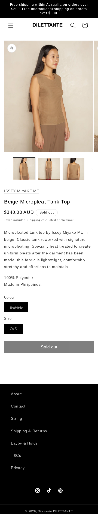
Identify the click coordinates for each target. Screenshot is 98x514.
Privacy (17, 468)
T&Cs (16, 455)
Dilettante (45, 511)
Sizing (16, 418)
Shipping (33, 219)
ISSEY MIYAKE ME (21, 191)
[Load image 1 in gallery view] (24, 169)
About (16, 394)
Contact (18, 406)
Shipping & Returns (29, 431)
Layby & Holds (24, 443)
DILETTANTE (63, 511)
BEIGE (19, 308)
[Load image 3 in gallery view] (73, 169)
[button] (11, 25)
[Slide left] (6, 170)
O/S (16, 330)
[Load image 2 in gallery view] (49, 169)
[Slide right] (92, 170)
